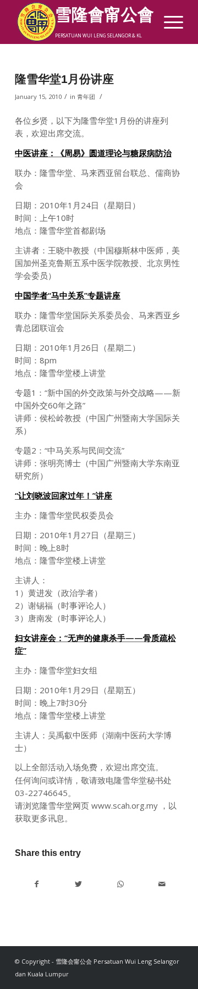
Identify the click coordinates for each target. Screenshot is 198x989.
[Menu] (168, 22)
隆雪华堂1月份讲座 (64, 79)
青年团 (86, 96)
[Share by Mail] (162, 884)
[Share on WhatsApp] (120, 884)
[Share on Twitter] (78, 884)
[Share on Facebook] (36, 884)
